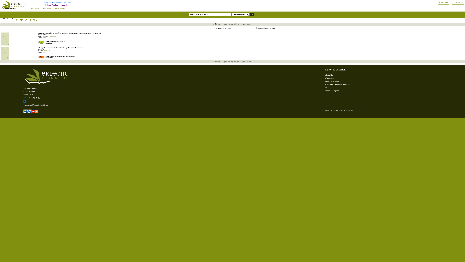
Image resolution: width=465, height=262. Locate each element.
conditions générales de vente (337, 84)
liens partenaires (332, 81)
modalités (329, 75)
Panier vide (443, 3)
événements (330, 78)
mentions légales (332, 91)
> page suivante (247, 24)
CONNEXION (458, 3)
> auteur (12, 19)
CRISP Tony (27, 20)
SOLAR (40, 50)
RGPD (327, 88)
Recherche (35, 8)
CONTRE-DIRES (43, 36)
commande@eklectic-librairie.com (36, 105)
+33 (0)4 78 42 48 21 (31, 98)
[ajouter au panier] (41, 43)
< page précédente (233, 24)
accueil (5, 19)
